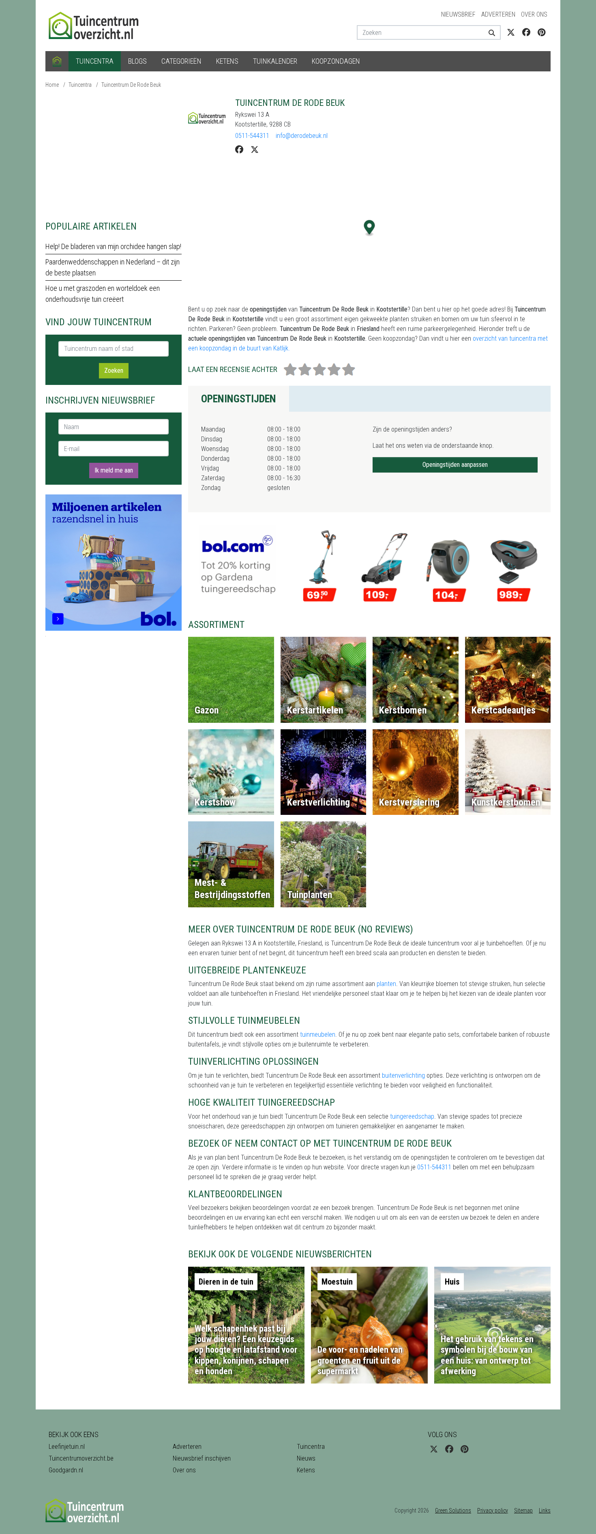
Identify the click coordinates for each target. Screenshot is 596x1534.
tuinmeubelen (317, 1034)
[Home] (57, 61)
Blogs (137, 61)
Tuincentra (95, 61)
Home (52, 85)
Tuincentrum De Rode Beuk (131, 85)
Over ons (534, 14)
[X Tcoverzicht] (511, 32)
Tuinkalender (275, 61)
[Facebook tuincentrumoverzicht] (526, 32)
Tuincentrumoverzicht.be (81, 1458)
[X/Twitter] (255, 149)
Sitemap (523, 1510)
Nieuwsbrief (458, 14)
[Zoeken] (489, 32)
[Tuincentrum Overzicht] (97, 25)
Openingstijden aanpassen (455, 464)
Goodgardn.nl (66, 1470)
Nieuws (306, 1458)
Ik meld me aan (113, 470)
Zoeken (113, 370)
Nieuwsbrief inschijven (202, 1458)
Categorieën (181, 61)
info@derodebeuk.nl (302, 136)
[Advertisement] (113, 154)
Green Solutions (453, 1510)
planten (386, 984)
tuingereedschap (412, 1116)
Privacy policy (492, 1510)
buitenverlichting (403, 1075)
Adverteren (498, 14)
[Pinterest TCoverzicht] (541, 32)
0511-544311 (252, 136)
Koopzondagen (336, 61)
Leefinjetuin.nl (67, 1446)
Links (545, 1510)
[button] (369, 228)
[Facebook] (239, 149)
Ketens (227, 61)
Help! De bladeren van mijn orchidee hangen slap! (113, 246)
